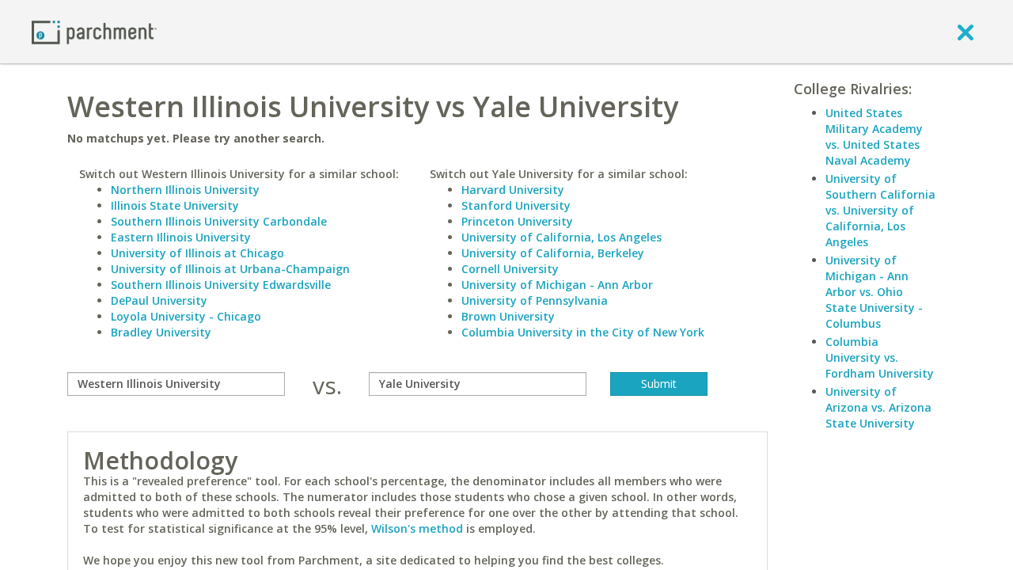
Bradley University (161, 332)
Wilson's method (417, 528)
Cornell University (510, 268)
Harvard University (512, 189)
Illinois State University (175, 205)
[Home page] (94, 31)
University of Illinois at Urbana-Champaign (230, 268)
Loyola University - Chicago (186, 316)
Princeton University (517, 221)
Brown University (508, 316)
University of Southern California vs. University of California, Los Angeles (880, 210)
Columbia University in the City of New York (582, 332)
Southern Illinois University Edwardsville (221, 284)
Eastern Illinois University (181, 237)
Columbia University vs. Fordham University (879, 357)
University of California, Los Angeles (561, 237)
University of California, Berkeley (552, 252)
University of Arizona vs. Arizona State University (878, 407)
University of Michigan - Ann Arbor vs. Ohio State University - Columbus (874, 292)
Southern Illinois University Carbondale (219, 221)
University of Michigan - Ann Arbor (557, 284)
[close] (965, 31)
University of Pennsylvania (534, 300)
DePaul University (159, 300)
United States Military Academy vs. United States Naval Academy (874, 136)
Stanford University (516, 205)
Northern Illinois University (185, 189)
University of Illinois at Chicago (197, 252)
